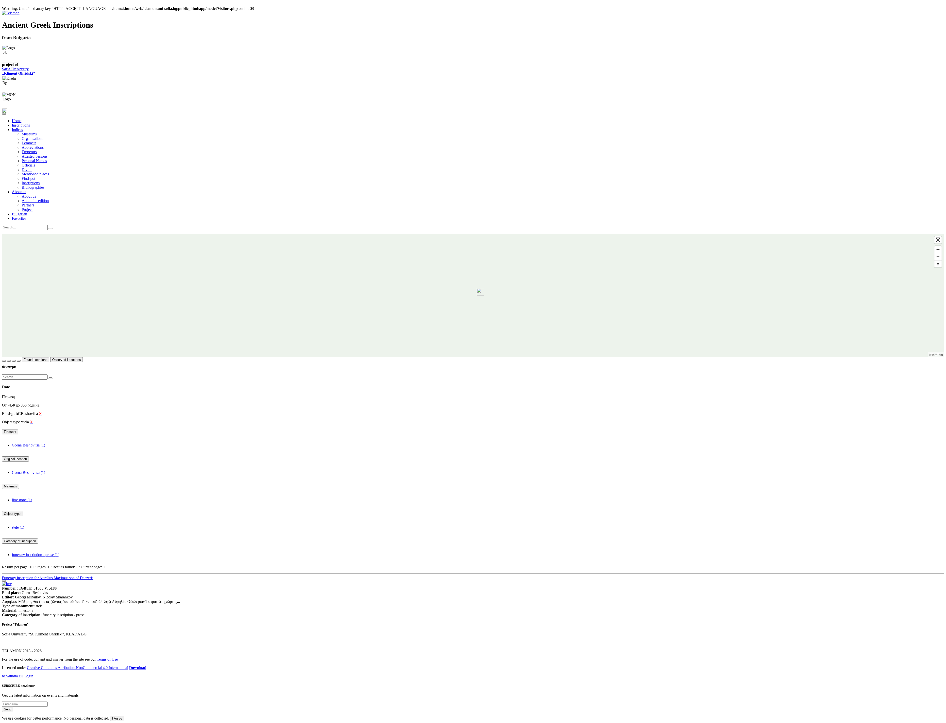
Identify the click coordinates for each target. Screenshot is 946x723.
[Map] (473, 295)
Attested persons (34, 156)
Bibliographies (33, 187)
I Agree (117, 718)
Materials (10, 486)
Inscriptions (21, 125)
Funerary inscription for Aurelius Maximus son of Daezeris (47, 578)
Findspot (28, 178)
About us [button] (19, 192)
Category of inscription (20, 541)
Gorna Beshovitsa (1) (28, 445)
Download (137, 668)
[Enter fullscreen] (938, 239)
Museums (29, 134)
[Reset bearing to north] (938, 263)
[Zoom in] (938, 249)
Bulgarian (19, 214)
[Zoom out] (938, 256)
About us (29, 196)
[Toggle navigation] (4, 114)
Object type (12, 514)
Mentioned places (35, 174)
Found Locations (35, 360)
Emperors (29, 152)
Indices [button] (17, 130)
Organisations (32, 138)
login (29, 676)
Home (16, 121)
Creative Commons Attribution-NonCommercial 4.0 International (77, 668)
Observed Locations (66, 360)
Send (7, 709)
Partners (28, 205)
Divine (27, 169)
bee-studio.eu (12, 676)
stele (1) (18, 527)
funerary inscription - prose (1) (35, 555)
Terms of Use (107, 659)
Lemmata (29, 143)
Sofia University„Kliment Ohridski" (18, 71)
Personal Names (34, 161)
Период (8, 397)
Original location (15, 459)
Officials (28, 165)
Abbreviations (33, 147)
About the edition (35, 201)
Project (27, 209)
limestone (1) (22, 500)
